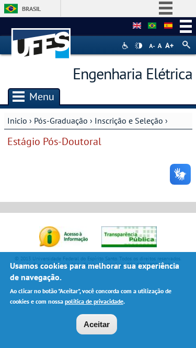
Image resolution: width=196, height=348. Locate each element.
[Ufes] (41, 38)
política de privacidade (94, 301)
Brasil (31, 9)
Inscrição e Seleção (129, 120)
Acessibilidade (126, 45)
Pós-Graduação (61, 120)
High (138, 46)
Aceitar (97, 324)
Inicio (17, 120)
